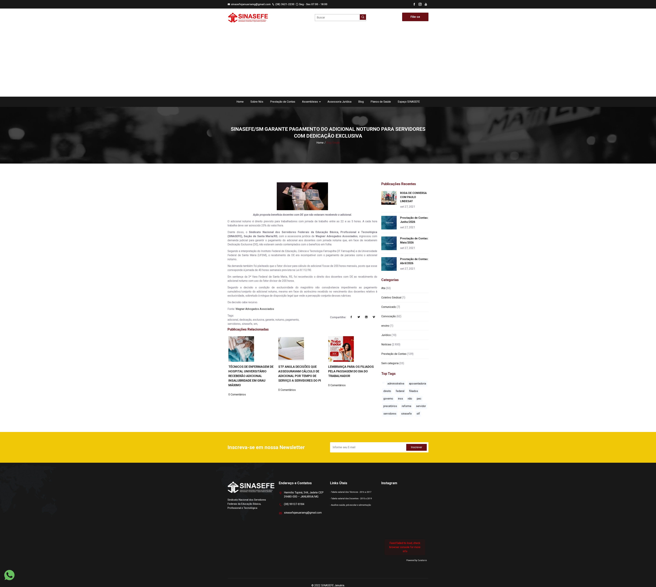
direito (387, 391)
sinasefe (406, 413)
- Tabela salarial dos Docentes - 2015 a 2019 (351, 498)
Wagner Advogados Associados (255, 309)
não (410, 398)
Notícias (386, 344)
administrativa (395, 383)
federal (400, 391)
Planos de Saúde (381, 101)
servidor (421, 406)
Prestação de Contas (282, 101)
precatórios (390, 406)
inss (400, 398)
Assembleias (310, 101)
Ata (383, 288)
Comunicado (388, 307)
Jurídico (386, 335)
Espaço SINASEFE (409, 101)
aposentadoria (417, 383)
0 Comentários (237, 394)
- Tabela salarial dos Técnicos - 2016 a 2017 (350, 492)
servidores (389, 413)
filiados (413, 391)
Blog (361, 101)
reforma (406, 406)
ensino (385, 325)
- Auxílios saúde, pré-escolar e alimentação (350, 505)
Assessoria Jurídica (339, 101)
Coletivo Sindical (391, 297)
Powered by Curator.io (416, 560)
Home (240, 101)
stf (418, 413)
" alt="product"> (389, 198)
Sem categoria (390, 363)
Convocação (388, 316)
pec (419, 398)
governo (388, 398)
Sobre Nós (256, 101)
